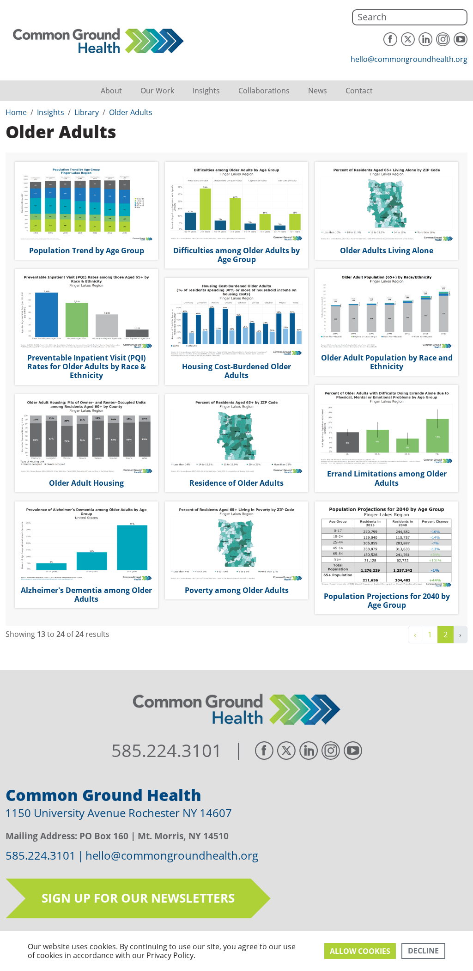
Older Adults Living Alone (386, 250)
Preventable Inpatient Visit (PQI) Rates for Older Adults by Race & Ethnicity (86, 366)
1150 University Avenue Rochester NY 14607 (118, 812)
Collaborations (264, 90)
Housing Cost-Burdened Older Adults (236, 370)
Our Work (157, 90)
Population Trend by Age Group (86, 250)
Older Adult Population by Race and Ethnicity (387, 362)
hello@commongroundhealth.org (409, 59)
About (111, 90)
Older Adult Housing (86, 483)
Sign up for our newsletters (138, 898)
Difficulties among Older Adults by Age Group (236, 254)
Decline (423, 951)
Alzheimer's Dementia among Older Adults (86, 594)
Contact (359, 90)
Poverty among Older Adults (237, 590)
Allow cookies (360, 951)
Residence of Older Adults (236, 483)
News (317, 90)
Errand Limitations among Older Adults (387, 478)
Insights (206, 90)
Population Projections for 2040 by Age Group (387, 600)
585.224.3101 (166, 750)
